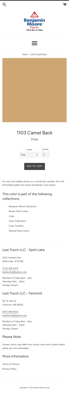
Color (11, 216)
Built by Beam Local (41, 388)
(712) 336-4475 (10, 268)
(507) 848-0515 (10, 311)
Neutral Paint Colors (19, 230)
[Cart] (65, 4)
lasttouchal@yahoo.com (14, 272)
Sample (29, 150)
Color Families (16, 226)
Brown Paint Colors (18, 211)
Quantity (45, 149)
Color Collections (17, 221)
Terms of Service (10, 364)
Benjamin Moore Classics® (22, 206)
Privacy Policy (9, 369)
